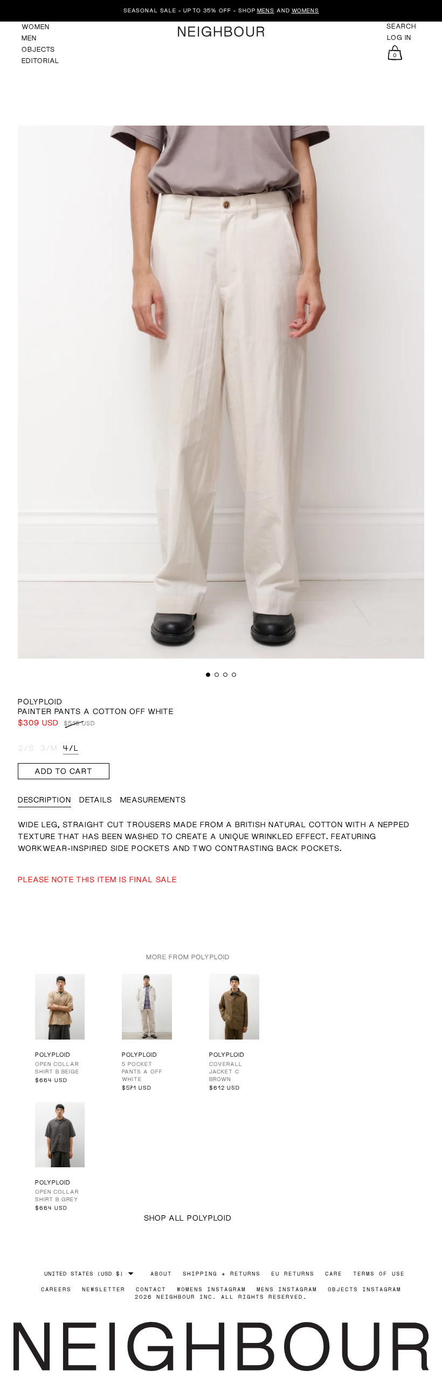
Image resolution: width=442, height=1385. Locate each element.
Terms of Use (379, 1273)
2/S (26, 747)
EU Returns (292, 1273)
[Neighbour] (221, 31)
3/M (48, 747)
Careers (56, 1289)
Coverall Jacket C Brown (226, 1071)
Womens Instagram (211, 1289)
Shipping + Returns (221, 1273)
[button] (208, 675)
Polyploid (40, 701)
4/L (71, 747)
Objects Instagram (364, 1289)
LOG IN (399, 37)
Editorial (40, 61)
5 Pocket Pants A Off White (142, 1071)
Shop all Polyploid (188, 1217)
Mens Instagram (287, 1289)
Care (333, 1273)
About (161, 1273)
